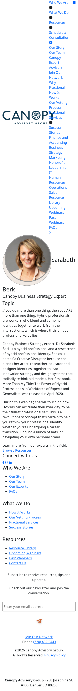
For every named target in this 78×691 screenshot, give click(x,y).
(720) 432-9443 (44, 642)
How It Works (20, 512)
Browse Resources (17, 450)
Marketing (57, 157)
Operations (58, 187)
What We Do (59, 12)
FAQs (53, 227)
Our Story (56, 47)
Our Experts (18, 486)
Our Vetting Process (25, 517)
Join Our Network (39, 637)
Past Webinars (20, 558)
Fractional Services (23, 522)
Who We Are (58, 2)
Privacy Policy (55, 655)
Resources (57, 22)
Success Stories (21, 527)
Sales (53, 192)
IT (50, 172)
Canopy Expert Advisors (56, 62)
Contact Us (17, 563)
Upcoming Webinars (25, 553)
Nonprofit (57, 162)
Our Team (57, 52)
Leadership (58, 167)
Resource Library (22, 548)
